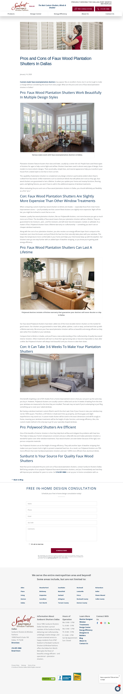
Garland (60, 595)
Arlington (61, 599)
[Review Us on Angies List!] (48, 679)
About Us (82, 641)
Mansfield (61, 591)
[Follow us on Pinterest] (101, 623)
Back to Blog (18, 480)
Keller (97, 591)
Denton (23, 599)
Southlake (61, 588)
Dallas (23, 603)
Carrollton (42, 599)
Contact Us (83, 643)
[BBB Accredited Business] (64, 678)
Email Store (16, 651)
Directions (15, 643)
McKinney (42, 591)
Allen (22, 588)
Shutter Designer (86, 619)
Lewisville (80, 591)
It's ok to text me (37, 544)
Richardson (99, 588)
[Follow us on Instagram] (105, 623)
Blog (81, 638)
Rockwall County (82, 599)
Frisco (79, 595)
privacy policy (52, 558)
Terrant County (63, 603)
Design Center (85, 627)
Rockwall (80, 588)
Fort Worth (43, 603)
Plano (23, 591)
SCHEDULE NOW (61, 550)
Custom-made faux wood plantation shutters (37, 82)
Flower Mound (100, 595)
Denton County (82, 603)
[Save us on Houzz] (109, 623)
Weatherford (43, 588)
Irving (23, 595)
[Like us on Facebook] (97, 623)
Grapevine (42, 595)
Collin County (99, 599)
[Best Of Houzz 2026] (77, 677)
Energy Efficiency (85, 630)
